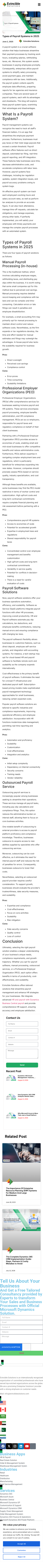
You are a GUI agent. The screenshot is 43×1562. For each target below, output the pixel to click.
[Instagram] (15, 1446)
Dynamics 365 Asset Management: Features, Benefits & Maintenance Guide (26, 1078)
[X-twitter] (9, 1446)
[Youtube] (27, 1446)
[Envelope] (33, 1446)
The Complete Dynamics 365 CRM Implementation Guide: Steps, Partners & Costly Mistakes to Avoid (19, 1260)
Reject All (21, 1557)
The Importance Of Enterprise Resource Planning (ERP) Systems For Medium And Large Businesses (21, 1191)
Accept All (21, 1544)
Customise (21, 1550)
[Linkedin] (21, 1446)
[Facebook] (3, 1446)
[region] (21, 1541)
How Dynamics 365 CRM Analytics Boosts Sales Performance (26, 1096)
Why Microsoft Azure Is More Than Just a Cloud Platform (28, 1114)
